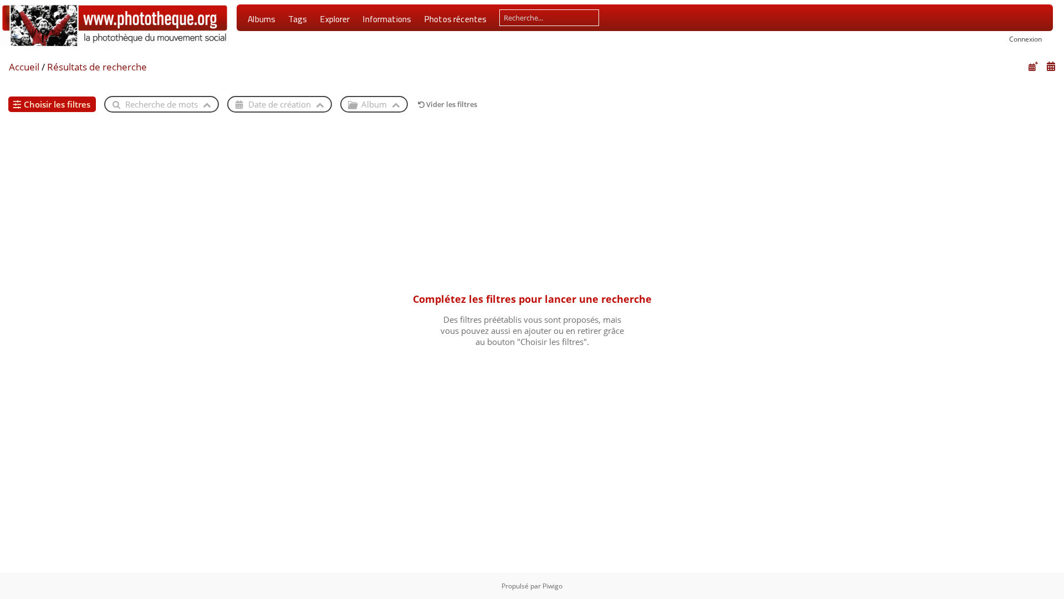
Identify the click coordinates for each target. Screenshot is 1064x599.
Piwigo (552, 586)
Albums (261, 19)
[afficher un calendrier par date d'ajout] (1033, 66)
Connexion (1025, 38)
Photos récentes (455, 19)
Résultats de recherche (97, 66)
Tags (298, 19)
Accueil (24, 66)
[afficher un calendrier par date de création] (1050, 66)
